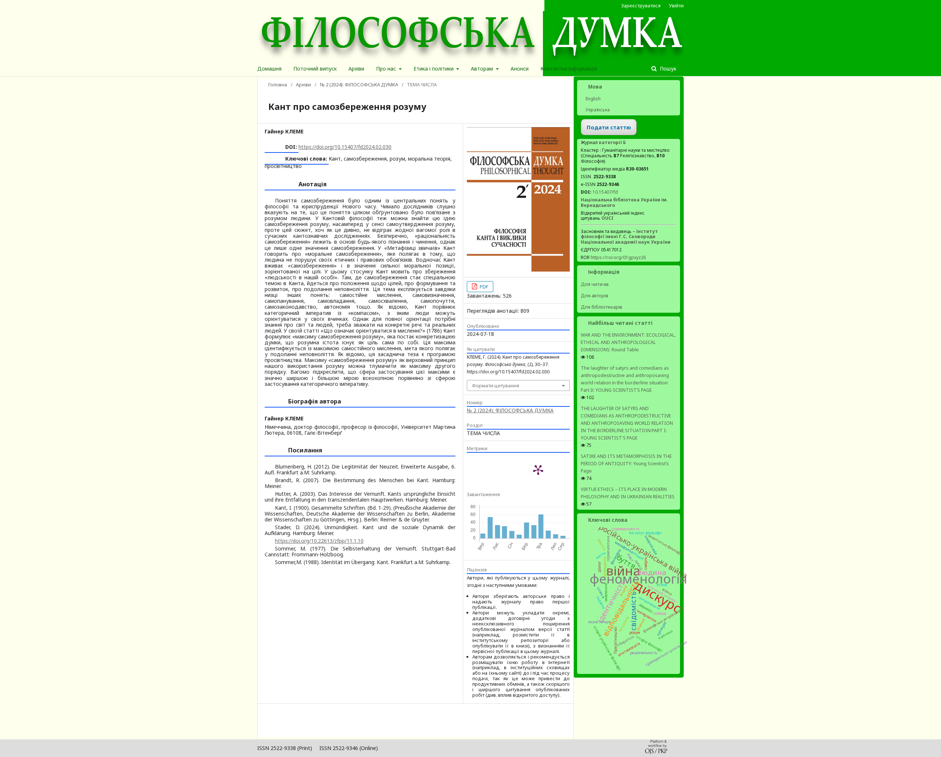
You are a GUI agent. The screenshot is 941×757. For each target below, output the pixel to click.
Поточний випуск (315, 68)
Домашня (269, 68)
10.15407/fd (605, 192)
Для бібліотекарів (601, 307)
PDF (483, 286)
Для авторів (594, 295)
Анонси (520, 68)
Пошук (667, 68)
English (592, 99)
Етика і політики (434, 68)
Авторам (482, 68)
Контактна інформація (568, 68)
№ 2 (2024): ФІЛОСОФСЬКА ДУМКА (359, 84)
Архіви (356, 68)
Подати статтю (609, 127)
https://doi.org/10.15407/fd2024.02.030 (344, 146)
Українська (597, 110)
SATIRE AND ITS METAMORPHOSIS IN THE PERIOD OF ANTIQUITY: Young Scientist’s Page (626, 463)
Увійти (676, 5)
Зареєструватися (641, 5)
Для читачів (595, 284)
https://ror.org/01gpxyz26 (618, 257)
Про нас (386, 68)
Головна (277, 84)
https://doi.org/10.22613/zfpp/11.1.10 (319, 540)
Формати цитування (495, 385)
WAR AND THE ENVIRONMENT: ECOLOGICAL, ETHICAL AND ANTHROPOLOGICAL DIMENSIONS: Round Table (628, 342)
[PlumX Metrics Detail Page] (538, 469)
